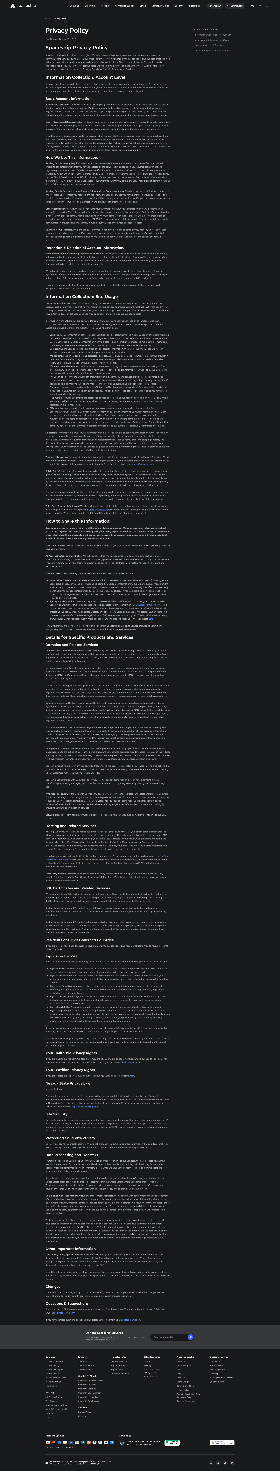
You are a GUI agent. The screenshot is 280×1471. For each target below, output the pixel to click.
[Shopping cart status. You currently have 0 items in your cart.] (259, 6)
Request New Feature (223, 1377)
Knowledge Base (217, 1369)
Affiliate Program (184, 1365)
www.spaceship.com (100, 509)
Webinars (181, 1377)
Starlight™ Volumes (87, 1388)
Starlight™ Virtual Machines (58, 1409)
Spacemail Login (85, 1369)
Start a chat (218, 1381)
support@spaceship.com (143, 464)
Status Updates (216, 1365)
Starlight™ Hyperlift (87, 1384)
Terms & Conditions (186, 1385)
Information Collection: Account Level (214, 34)
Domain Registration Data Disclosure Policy (188, 1395)
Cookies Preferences (186, 1401)
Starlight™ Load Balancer (89, 1392)
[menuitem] (58, 1361)
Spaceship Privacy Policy (206, 29)
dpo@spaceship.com (64, 1312)
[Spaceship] (23, 6)
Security (147, 1365)
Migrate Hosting (118, 1365)
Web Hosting (51, 1401)
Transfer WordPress (120, 1373)
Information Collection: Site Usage (212, 40)
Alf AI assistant (150, 1376)
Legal (47, 18)
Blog (179, 1373)
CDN (48, 1417)
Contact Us (215, 1361)
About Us (181, 1361)
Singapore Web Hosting (56, 1405)
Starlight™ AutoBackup (88, 1401)
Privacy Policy (183, 1389)
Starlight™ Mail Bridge (88, 1396)
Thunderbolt (51, 1385)
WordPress (50, 1413)
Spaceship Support (130, 1319)
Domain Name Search (55, 1361)
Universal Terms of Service (149, 604)
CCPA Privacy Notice (129, 1062)
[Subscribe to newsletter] (191, 1337)
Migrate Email (117, 1369)
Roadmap (214, 1373)
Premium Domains (54, 1381)
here (150, 618)
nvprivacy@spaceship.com (85, 1106)
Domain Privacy (53, 1373)
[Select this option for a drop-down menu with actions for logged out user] (267, 6)
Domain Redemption (55, 1369)
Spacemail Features (87, 1365)
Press (179, 1369)
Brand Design (183, 1381)
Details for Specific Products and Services (214, 50)
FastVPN (82, 1416)
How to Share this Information (210, 45)
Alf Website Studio (54, 1396)
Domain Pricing (52, 1365)
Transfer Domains (119, 1361)
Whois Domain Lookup (56, 1377)
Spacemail (83, 1361)
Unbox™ (147, 1361)
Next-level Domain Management (152, 1371)
